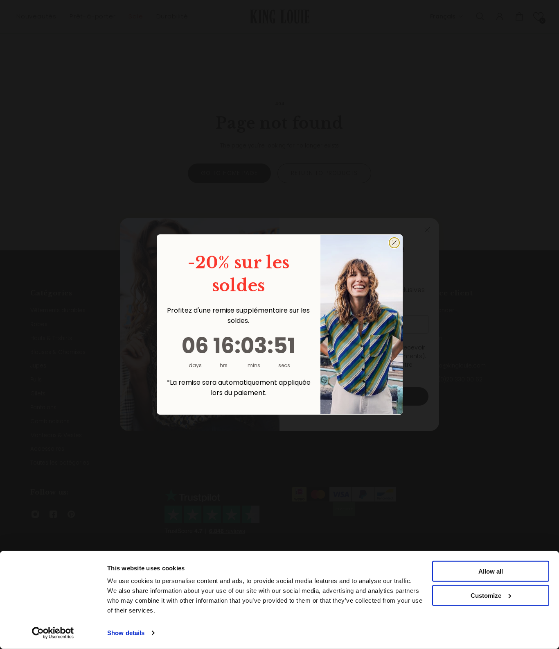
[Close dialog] (394, 243)
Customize (486, 595)
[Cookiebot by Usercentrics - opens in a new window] (53, 633)
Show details (125, 632)
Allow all (490, 571)
